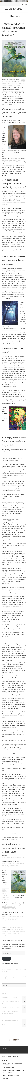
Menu (26, 4)
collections (13, 929)
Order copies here (8, 1017)
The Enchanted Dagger (16, 392)
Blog (4, 1024)
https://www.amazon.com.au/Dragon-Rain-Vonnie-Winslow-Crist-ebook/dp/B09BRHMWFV (14, 865)
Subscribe (6, 959)
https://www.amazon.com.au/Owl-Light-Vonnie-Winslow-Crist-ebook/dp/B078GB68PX (12, 918)
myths (3, 933)
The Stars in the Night (10, 1007)
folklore (18, 931)
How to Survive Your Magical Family (10, 1012)
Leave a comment (11, 935)
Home (4, 994)
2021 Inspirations (11, 927)
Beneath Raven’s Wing (8, 83)
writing (4, 935)
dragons (18, 929)
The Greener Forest (18, 85)
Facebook (2, 1060)
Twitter (4, 1060)
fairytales (8, 931)
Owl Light (9, 85)
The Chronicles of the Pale (10, 1002)
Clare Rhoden (14, 8)
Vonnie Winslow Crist (18, 933)
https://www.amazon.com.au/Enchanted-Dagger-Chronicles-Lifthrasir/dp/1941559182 (14, 906)
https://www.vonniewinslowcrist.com (13, 857)
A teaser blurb (8, 1068)
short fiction (9, 933)
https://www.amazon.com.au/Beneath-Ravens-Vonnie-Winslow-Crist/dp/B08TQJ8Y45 (5, 891)
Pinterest (6, 1060)
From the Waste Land (10, 1021)
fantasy (13, 931)
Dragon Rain (21, 81)
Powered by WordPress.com (10, 1056)
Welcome (5, 1078)
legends (22, 931)
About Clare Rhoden (9, 998)
